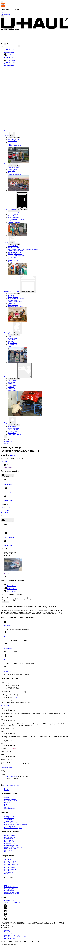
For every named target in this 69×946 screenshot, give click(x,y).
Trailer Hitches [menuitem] (12, 380)
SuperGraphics (8, 872)
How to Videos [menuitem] (12, 141)
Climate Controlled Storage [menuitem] (15, 250)
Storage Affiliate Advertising (12, 902)
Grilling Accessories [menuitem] (13, 428)
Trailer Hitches (8, 648)
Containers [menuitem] (10, 209)
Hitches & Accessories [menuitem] (14, 145)
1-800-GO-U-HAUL (10, 776)
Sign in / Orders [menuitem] (10, 60)
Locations (9, 938)
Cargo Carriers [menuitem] (12, 385)
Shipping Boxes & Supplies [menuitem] (16, 298)
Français (6, 788)
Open (2, 12)
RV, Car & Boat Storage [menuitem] (15, 252)
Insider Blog (10, 869)
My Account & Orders (10, 800)
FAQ (5, 805)
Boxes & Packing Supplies (28, 291)
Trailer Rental (8, 819)
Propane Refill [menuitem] (12, 426)
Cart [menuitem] (8, 56)
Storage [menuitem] (6, 242)
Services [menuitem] (10, 341)
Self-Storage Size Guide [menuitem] (15, 254)
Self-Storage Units (9, 826)
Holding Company (12, 861)
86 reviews (12, 455)
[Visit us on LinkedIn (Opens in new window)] (5, 914)
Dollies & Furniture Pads (11, 822)
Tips (5, 804)
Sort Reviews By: (6, 691)
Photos (8, 467)
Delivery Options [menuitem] (13, 214)
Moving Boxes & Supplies (11, 842)
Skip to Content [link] (5, 14)
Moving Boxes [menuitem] (12, 295)
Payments (7, 802)
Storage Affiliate (9, 900)
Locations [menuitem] (9, 54)
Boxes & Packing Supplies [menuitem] (12, 291)
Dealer (6, 885)
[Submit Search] (19, 46)
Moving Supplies (8, 500)
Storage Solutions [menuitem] (13, 305)
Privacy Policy (8, 932)
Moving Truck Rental (10, 816)
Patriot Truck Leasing (10, 848)
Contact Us (7, 797)
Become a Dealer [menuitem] (9, 52)
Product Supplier (9, 890)
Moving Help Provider (11, 889)
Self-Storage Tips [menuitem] (13, 260)
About (8, 859)
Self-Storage (7, 625)
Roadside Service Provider (11, 893)
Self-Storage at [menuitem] (14, 247)
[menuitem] (38, 167)
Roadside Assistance (10, 799)
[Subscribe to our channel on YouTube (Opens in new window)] (5, 919)
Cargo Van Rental (9, 818)
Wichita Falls (8, 441)
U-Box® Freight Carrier (11, 887)
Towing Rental (8, 821)
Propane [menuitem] (6, 423)
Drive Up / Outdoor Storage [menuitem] (16, 255)
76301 (6, 443)
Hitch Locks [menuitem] (11, 388)
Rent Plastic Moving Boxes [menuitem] (15, 306)
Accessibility (8, 807)
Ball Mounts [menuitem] (11, 382)
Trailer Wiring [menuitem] (12, 390)
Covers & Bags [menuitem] (12, 300)
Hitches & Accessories (24, 377)
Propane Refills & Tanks (11, 845)
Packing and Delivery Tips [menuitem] (17, 219)
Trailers (12, 135)
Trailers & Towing (8, 476)
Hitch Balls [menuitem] (11, 387)
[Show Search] (5, 44)
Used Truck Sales (9, 840)
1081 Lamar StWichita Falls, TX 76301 (8, 511)
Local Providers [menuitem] (12, 338)
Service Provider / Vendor (11, 892)
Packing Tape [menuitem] (12, 303)
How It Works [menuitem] (12, 339)
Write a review (5, 705)
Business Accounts (9, 835)
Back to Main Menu (14, 137)
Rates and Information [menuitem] (14, 212)
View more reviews (6, 767)
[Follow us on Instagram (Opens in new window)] (5, 909)
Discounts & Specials (10, 852)
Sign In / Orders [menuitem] (8, 57)
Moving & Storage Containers (15, 824)
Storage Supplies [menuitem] (12, 262)
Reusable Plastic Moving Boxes (13, 828)
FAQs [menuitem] (9, 144)
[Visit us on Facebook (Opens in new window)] (5, 906)
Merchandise (8, 874)
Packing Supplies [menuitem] (13, 297)
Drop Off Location (10, 600)
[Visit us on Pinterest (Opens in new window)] (5, 911)
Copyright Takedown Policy (12, 935)
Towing (6, 164)
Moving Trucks (8, 484)
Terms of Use (8, 933)
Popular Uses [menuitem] (11, 216)
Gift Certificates (8, 850)
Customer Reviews (9, 808)
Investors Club (10, 867)
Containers (22, 209)
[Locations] (7, 44)
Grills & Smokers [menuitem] (13, 429)
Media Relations (9, 871)
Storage (12, 242)
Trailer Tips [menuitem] (11, 142)
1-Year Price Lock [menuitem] (9, 49)
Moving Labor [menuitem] (8, 333)
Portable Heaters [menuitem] (12, 431)
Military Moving (9, 862)
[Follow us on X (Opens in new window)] (5, 917)
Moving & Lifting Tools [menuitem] (15, 301)
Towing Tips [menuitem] (11, 171)
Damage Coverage (9, 843)
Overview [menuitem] (11, 336)
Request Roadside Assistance (11, 785)
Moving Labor (17, 333)
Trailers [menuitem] (6, 135)
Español (6, 790)
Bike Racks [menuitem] (11, 383)
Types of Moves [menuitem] (12, 343)
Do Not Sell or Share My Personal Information (17, 937)
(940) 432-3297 (5, 461)
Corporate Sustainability (11, 864)
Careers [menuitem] (6, 51)
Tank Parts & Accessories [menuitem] (15, 434)
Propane (12, 423)
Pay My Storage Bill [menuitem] (13, 257)
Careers (6, 866)
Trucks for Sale (8, 671)
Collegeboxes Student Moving (13, 847)
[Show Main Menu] (2, 16)
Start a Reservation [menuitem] (13, 139)
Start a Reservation (13, 167)
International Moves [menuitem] (13, 217)
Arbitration (7, 930)
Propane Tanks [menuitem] (12, 433)
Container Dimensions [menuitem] (14, 222)
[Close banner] (2, 2)
